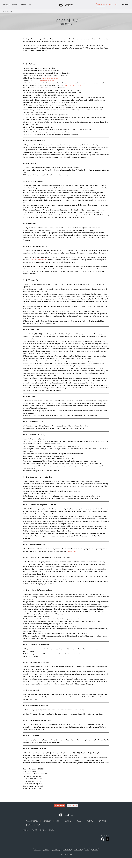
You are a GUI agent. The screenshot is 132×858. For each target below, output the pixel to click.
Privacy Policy (71, 551)
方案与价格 (102, 821)
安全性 (79, 821)
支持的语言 (47, 821)
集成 (57, 821)
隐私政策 (52, 830)
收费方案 (14, 5)
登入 (116, 5)
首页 (3, 11)
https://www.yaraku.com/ (49, 78)
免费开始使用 (59, 805)
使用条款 (43, 830)
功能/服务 (5, 5)
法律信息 (34, 830)
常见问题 (90, 821)
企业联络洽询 (72, 805)
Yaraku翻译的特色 (32, 821)
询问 (110, 5)
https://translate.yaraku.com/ (44, 80)
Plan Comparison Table (73, 85)
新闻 (30, 5)
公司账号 (68, 821)
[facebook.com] (102, 839)
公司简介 (26, 830)
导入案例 (23, 5)
